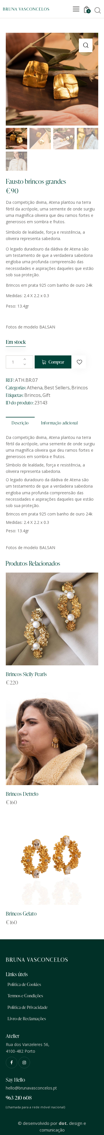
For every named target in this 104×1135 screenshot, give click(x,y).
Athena (34, 387)
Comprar (56, 362)
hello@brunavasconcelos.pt (31, 1088)
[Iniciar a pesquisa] (97, 10)
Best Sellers (57, 387)
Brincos (79, 387)
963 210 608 (19, 1097)
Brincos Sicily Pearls (26, 674)
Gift (46, 395)
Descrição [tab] (20, 423)
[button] (85, 45)
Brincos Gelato (21, 913)
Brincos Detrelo (22, 793)
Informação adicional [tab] (59, 423)
